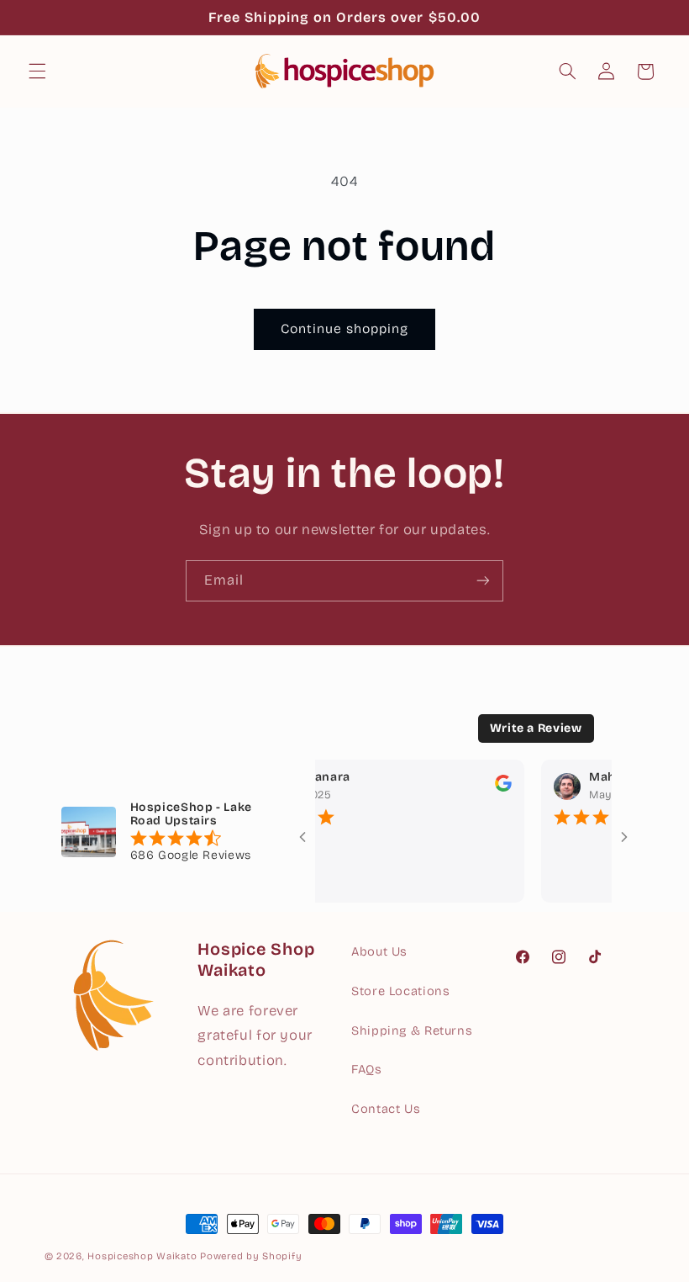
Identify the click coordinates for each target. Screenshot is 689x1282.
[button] (37, 71)
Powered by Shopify (251, 1256)
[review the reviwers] (491, 788)
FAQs (366, 1069)
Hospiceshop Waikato (142, 1256)
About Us (379, 951)
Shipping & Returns (411, 1030)
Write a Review (536, 728)
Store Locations (400, 991)
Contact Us (385, 1108)
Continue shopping (345, 328)
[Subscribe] (483, 580)
